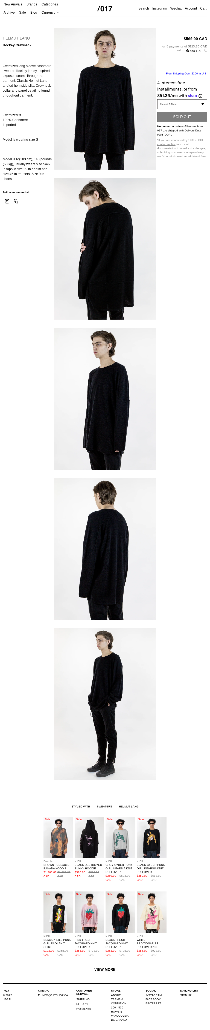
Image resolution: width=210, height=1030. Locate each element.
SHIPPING (83, 999)
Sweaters (104, 806)
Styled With (80, 806)
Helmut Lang (16, 38)
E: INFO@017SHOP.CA (53, 995)
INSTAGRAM (153, 995)
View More (104, 970)
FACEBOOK (153, 999)
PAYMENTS (83, 1008)
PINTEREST (153, 1003)
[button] (182, 48)
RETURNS (82, 1003)
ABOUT (116, 995)
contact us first (166, 144)
